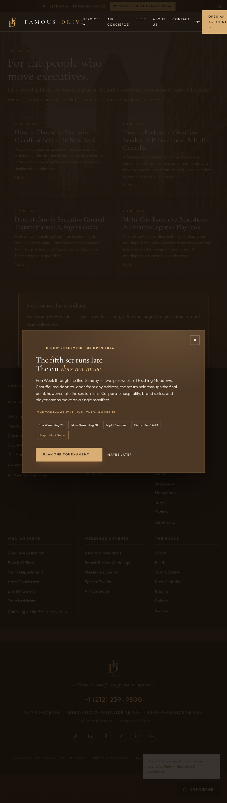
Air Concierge (118, 21)
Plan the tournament (69, 454)
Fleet (141, 19)
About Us (159, 21)
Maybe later (119, 455)
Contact (181, 19)
